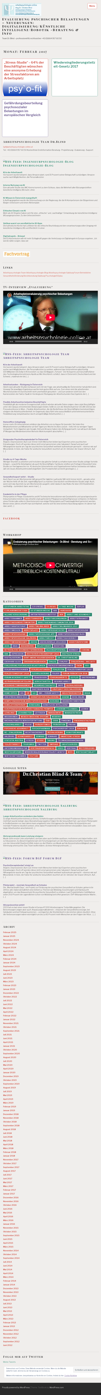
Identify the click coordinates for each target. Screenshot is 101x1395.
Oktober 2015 (10, 1231)
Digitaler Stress (71, 654)
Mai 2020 (7, 1065)
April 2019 (8, 1099)
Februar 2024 (9, 959)
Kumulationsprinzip (15, 705)
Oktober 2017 (9, 1163)
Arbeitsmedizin (12, 630)
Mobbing (56, 717)
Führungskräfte (58, 677)
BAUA (15, 646)
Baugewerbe (27, 646)
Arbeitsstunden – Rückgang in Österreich (22, 384)
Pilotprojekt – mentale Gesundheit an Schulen (25, 885)
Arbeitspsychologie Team (26, 357)
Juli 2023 (7, 974)
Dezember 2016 (11, 1197)
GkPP (60, 685)
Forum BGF (52, 858)
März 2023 (8, 981)
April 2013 (8, 1315)
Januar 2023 (9, 989)
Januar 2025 (9, 936)
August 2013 (9, 1300)
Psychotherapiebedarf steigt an (18, 865)
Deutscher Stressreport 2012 (43, 654)
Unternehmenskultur (15, 748)
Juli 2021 (7, 1034)
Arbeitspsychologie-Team (14, 273)
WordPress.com (56, 1387)
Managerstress (73, 713)
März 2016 (8, 1220)
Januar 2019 (9, 1110)
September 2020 (11, 1053)
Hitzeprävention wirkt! (13, 905)
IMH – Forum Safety (49, 693)
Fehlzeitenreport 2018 (16, 674)
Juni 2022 (8, 1004)
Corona (86, 650)
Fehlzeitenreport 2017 (79, 670)
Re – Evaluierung (13, 732)
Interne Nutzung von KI (14, 185)
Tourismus (28, 744)
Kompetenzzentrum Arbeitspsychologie (25, 701)
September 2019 (11, 1084)
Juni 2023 (7, 978)
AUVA (6, 646)
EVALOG (52, 662)
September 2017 (11, 1167)
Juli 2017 (7, 1175)
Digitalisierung (12, 658)
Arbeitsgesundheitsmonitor (19, 622)
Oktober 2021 (10, 1027)
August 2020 (9, 1057)
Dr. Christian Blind (68, 658)
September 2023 (11, 966)
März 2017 (8, 1186)
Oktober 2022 (10, 997)
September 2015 (11, 1235)
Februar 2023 (9, 985)
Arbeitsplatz (31, 630)
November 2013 (10, 1292)
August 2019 (9, 1087)
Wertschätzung (12, 752)
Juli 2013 (7, 1303)
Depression (18, 654)
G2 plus (74, 677)
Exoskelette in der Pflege (15, 494)
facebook (11, 518)
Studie (40, 740)
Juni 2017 (7, 1178)
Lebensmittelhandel (67, 709)
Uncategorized (70, 744)
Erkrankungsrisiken (35, 662)
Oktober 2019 (10, 1080)
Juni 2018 (7, 1137)
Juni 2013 (7, 1307)
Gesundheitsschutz (44, 685)
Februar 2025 (9, 932)
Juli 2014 (7, 1262)
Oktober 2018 (10, 1122)
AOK (62, 615)
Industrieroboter (71, 693)
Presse (72, 725)
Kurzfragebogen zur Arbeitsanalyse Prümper (28, 709)
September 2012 (11, 1341)
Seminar (40, 736)
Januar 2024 (9, 962)
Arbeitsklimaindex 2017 (65, 626)
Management (55, 713)
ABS (55, 611)
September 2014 (11, 1258)
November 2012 (11, 1334)
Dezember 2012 (11, 1330)
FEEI (87, 666)
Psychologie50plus (54, 276)
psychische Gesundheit (16, 729)
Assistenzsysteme (78, 642)
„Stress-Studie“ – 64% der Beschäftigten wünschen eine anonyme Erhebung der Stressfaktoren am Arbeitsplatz (24, 70)
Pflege (28, 725)
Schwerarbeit (25, 736)
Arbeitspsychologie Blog (71, 634)
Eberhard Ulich (12, 662)
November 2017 (10, 1159)
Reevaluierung (55, 732)
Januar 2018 (9, 1156)
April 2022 (8, 1012)
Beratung (59, 646)
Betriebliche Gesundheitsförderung (23, 650)
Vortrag (71, 748)
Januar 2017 (9, 1194)
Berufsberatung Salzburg (34, 276)
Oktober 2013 (9, 1296)
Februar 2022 (9, 1015)
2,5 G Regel (37, 607)
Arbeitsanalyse (33, 619)
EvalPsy (63, 662)
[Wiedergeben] (6, 341)
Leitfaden (40, 713)
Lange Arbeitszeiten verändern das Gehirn (23, 816)
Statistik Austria (13, 740)
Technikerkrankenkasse (71, 740)
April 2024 (8, 951)
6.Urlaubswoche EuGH (15, 611)
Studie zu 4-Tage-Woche (15, 459)
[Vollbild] (94, 341)
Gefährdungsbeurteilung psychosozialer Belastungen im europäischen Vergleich (23, 109)
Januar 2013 (9, 1326)
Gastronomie (89, 677)
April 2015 (8, 1243)
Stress (30, 740)
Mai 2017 (7, 1182)
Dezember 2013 (10, 1288)
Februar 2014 (9, 1281)
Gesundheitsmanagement (17, 685)
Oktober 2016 (10, 1205)
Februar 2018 (9, 1152)
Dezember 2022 (11, 993)
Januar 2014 (9, 1285)
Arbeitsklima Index (39, 626)
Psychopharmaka (41, 729)
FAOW (79, 666)
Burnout (73, 650)
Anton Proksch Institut (43, 615)
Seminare (52, 736)
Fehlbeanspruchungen (16, 670)
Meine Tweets (9, 1362)
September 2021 (11, 1031)
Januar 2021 (9, 1046)
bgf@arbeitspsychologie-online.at (18, 147)
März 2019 (8, 1103)
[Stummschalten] (90, 341)
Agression (65, 611)
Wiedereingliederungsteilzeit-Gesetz (45, 752)
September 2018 (11, 1125)
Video (61, 748)
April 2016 (8, 1216)
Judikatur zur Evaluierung (45, 697)
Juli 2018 (7, 1133)
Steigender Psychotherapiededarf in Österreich (25, 439)
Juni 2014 (7, 1266)
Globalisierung (74, 685)
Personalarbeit (13, 725)
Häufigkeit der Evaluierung (66, 689)
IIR (28, 693)
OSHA (55, 721)
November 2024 (11, 940)
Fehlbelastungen (40, 670)
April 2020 (8, 1069)
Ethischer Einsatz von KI (14, 211)
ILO (34, 693)
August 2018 (9, 1129)
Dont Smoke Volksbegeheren (39, 658)
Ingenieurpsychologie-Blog (28, 165)
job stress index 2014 (15, 697)
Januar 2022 (9, 1019)
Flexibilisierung (40, 674)
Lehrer (84, 709)
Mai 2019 (7, 1095)
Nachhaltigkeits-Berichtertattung (23, 721)
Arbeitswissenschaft (15, 642)
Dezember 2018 (11, 1114)
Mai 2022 (7, 1008)
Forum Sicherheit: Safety (17, 677)
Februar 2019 (9, 1106)
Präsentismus (42, 725)
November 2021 (11, 1023)
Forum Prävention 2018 (75, 674)
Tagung (51, 740)
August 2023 (9, 970)
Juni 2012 (7, 1345)
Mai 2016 (7, 1213)
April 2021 (8, 1042)
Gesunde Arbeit (62, 681)
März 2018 (8, 1148)
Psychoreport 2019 (63, 729)
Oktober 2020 (10, 1050)
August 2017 (9, 1171)
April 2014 (8, 1273)
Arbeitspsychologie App (42, 634)
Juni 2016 (7, 1209)
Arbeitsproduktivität (53, 630)
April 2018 (8, 1144)
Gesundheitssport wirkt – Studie (18, 477)
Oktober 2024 (10, 944)
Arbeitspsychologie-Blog (37, 273)
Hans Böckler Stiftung (16, 689)
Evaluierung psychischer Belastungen (24, 666)
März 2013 (8, 1319)
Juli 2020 (7, 1061)
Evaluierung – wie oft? (83, 662)
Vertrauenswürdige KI (42, 748)
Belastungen (44, 646)
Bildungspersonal (56, 650)
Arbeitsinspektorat (15, 626)
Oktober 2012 (10, 1338)
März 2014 (8, 1277)
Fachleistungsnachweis (60, 666)
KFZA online (78, 697)
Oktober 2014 (10, 1254)
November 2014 (11, 1250)
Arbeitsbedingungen (56, 619)
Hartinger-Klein (40, 689)
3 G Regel (51, 607)
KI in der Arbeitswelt (12, 172)
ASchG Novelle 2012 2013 (53, 642)
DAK (6, 654)
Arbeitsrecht (46, 638)
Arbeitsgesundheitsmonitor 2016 (55, 622)
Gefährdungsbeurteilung (17, 681)
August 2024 (9, 947)
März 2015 (8, 1247)
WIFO (70, 752)
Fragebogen (40, 677)
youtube (33, 756)
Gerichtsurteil (43, 681)
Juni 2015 (7, 1239)
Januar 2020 (9, 1072)
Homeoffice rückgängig (14, 422)
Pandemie (66, 721)
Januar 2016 (9, 1224)
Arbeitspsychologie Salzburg (61, 273)
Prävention (59, 725)
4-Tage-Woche (66, 607)
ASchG (34, 642)
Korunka (54, 701)
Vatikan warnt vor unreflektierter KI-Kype (22, 223)
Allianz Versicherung (15, 615)
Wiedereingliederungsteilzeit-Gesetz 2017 (74, 64)
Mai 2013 (7, 1311)
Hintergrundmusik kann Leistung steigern (23, 836)
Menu (92, 6)
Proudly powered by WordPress (16, 1387)
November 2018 (11, 1118)
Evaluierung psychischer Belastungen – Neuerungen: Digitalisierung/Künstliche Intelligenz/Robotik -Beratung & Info (45, 26)
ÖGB (48, 721)
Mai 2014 (7, 1269)
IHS (22, 693)
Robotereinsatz (74, 732)
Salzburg (9, 736)
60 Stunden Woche (40, 611)
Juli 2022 (7, 1000)
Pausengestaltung (84, 721)
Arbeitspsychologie (15, 634)
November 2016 (11, 1201)
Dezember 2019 (11, 1076)
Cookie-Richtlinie (70, 1376)
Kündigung (34, 705)
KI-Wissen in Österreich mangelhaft (20, 198)
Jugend (65, 697)
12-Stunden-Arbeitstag (16, 607)
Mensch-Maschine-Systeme (35, 717)
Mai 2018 (7, 1141)
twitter (41, 744)
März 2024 (8, 955)
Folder (55, 674)
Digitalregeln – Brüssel (14, 236)
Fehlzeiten (58, 670)
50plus (80, 607)
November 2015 (11, 1228)
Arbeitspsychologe (78, 630)
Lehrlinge (9, 713)
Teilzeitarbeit (12, 744)
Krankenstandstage (73, 701)
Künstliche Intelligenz (55, 705)
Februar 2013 (9, 1322)
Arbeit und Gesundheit (79, 615)
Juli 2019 (7, 1091)
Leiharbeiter (25, 713)
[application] (50, 317)
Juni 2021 (7, 1038)
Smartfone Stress (70, 736)
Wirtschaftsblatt (86, 752)
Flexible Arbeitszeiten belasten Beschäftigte (24, 402)
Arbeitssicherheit (67, 638)
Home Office (10, 693)
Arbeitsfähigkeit (79, 619)
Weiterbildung (87, 748)
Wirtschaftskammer (15, 756)
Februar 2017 (9, 1190)
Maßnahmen (11, 717)
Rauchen (81, 729)
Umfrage (54, 744)
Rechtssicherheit (34, 732)
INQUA (87, 693)
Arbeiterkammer (13, 619)
